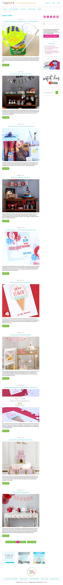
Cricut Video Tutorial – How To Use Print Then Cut (21, 126)
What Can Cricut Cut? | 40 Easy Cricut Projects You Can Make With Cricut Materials (52, 52)
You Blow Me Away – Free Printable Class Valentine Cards (21, 230)
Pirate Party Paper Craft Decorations (20, 177)
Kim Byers (26, 582)
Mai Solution (44, 582)
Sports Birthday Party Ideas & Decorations (21, 74)
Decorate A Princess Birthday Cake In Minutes (21, 439)
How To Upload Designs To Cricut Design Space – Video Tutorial (20, 387)
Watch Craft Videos (51, 36)
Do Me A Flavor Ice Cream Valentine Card (21, 282)
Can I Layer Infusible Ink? (50, 46)
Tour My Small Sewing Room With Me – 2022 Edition (24, 557)
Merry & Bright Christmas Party (21, 492)
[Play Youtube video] (51, 64)
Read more (6, 65)
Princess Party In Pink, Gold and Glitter (21, 335)
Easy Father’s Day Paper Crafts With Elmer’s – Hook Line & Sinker (21, 21)
